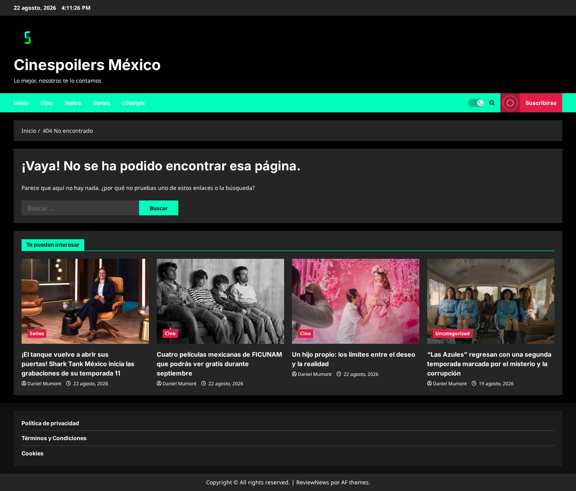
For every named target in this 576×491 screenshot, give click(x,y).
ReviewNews (312, 482)
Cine (46, 102)
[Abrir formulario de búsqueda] (491, 102)
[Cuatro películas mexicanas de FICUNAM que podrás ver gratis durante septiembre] (220, 301)
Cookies (32, 453)
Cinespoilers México (87, 65)
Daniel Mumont (44, 383)
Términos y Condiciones (54, 438)
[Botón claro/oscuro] (476, 103)
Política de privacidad (50, 423)
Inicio (21, 102)
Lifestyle (133, 102)
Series (101, 102)
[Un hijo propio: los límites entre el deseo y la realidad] (355, 301)
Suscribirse (540, 102)
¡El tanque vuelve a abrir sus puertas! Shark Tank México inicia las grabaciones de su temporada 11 (78, 363)
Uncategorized (452, 333)
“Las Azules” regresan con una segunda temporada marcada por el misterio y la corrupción (489, 363)
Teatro (73, 102)
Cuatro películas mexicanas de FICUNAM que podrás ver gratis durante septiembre (219, 363)
